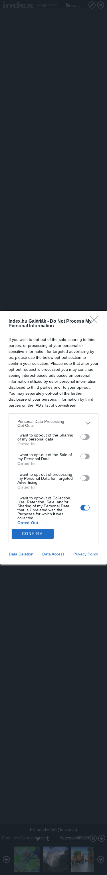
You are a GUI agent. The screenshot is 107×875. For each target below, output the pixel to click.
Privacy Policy (85, 554)
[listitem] (53, 423)
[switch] (85, 437)
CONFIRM (32, 534)
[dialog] (53, 437)
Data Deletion (21, 554)
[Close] (95, 321)
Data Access (53, 554)
